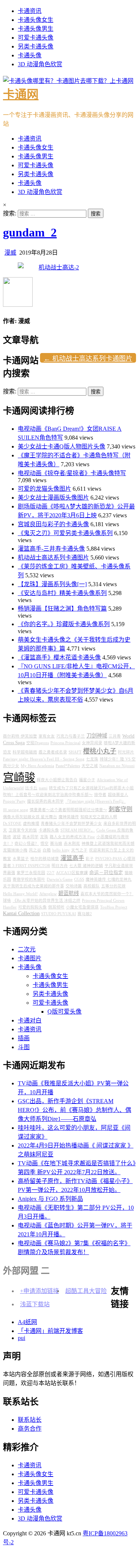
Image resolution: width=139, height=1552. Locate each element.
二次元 (27, 949)
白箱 (47, 850)
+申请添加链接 (39, 1291)
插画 (24, 1038)
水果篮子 (21, 859)
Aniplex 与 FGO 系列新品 (50, 1199)
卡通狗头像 (49, 830)
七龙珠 (92, 759)
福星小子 (87, 780)
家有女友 (47, 736)
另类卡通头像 (35, 46)
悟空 (44, 843)
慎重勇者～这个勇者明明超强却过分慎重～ (68, 810)
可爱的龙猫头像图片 (44, 489)
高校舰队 (91, 886)
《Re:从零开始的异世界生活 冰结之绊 (46, 900)
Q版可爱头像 (64, 1011)
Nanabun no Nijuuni (117, 766)
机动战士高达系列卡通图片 (53, 557)
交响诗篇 (74, 886)
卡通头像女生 (35, 20)
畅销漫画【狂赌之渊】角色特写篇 (62, 608)
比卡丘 (31, 788)
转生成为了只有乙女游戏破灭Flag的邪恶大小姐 (91, 788)
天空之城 (90, 766)
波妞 (17, 837)
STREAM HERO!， (77, 830)
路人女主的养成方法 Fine (72, 837)
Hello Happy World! (20, 894)
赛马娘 (56, 843)
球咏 (7, 900)
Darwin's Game (60, 879)
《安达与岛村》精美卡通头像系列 (62, 593)
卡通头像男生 (35, 29)
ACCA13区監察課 (72, 873)
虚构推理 (31, 824)
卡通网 (21, 94)
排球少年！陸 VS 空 (118, 759)
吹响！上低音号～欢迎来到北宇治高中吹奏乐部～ (48, 795)
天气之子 (79, 850)
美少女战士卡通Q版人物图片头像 (61, 446)
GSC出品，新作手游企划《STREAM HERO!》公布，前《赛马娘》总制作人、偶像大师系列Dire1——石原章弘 (74, 1110)
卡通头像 (30, 55)
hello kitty (61, 850)
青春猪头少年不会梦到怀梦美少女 (71, 824)
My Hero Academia (37, 766)
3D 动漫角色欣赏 (40, 64)
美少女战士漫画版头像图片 (53, 497)
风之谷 (35, 850)
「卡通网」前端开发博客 (50, 1331)
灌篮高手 (72, 858)
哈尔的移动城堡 (44, 859)
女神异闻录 (92, 743)
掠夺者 (100, 795)
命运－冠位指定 (106, 872)
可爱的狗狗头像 (32, 907)
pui (21, 1338)
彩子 (90, 859)
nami (43, 788)
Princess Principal (65, 743)
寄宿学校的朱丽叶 (29, 879)
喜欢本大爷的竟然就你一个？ (106, 894)
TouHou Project (113, 907)
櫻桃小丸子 (99, 751)
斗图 (24, 1047)
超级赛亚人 (118, 795)
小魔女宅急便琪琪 (82, 907)
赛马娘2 (84, 914)
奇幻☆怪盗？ (26, 843)
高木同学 (30, 837)
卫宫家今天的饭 (23, 830)
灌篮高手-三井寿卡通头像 (51, 548)
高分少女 (11, 766)
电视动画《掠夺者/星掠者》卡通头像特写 (72, 473)
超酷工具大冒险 (86, 1291)
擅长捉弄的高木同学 (45, 801)
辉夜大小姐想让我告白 (57, 780)
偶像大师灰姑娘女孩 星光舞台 (30, 817)
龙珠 (44, 837)
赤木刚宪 (72, 843)
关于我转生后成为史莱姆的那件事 (33, 886)
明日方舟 (60, 866)
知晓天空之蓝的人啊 (98, 817)
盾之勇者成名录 (53, 752)
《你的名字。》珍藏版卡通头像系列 (64, 624)
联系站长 (30, 1420)
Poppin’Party (14, 801)
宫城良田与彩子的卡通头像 (53, 524)
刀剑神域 (96, 736)
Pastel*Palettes (68, 766)
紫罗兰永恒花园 (31, 873)
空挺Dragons (37, 743)
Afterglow (48, 894)
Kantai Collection (21, 913)
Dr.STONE (12, 824)
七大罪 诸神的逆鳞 (86, 866)
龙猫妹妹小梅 (15, 850)
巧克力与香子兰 (70, 736)
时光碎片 (126, 752)
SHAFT (75, 752)
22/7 (50, 873)
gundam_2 (30, 232)
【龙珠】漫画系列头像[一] (52, 584)
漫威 (10, 252)
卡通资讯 (30, 11)
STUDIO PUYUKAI (58, 914)
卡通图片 (30, 958)
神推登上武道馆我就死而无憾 (108, 843)
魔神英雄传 (69, 817)
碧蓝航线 (68, 893)
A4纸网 (27, 1322)
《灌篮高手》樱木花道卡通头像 (59, 657)
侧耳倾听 (56, 907)
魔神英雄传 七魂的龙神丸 (109, 879)
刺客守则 (120, 809)
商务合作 (30, 1428)
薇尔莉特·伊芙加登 (20, 736)
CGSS (79, 879)
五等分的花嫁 (113, 886)
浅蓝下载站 (35, 1304)
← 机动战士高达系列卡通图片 (88, 358)
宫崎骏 (19, 777)
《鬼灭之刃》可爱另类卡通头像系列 (65, 533)
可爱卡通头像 (35, 37)
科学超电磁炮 (25, 752)
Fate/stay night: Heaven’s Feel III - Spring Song (44, 759)
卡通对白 (30, 1020)
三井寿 (115, 736)
